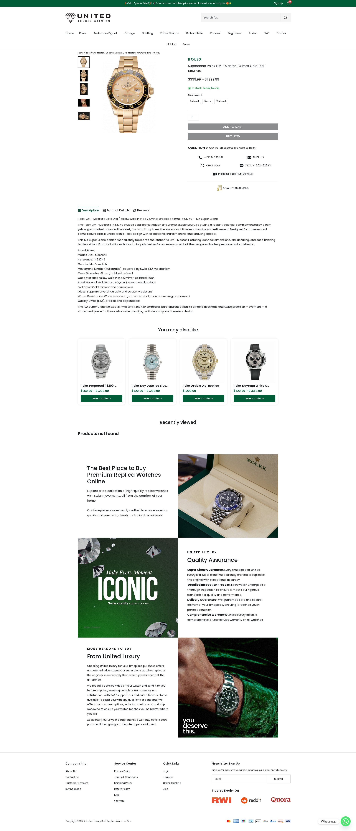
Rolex (82, 33)
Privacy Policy (122, 771)
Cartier (281, 33)
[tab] (88, 211)
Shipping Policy (123, 783)
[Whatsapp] (346, 821)
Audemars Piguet (105, 33)
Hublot (171, 44)
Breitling (147, 33)
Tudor (253, 33)
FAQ (116, 795)
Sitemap (119, 800)
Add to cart (233, 127)
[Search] (286, 17)
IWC (266, 33)
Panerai (215, 33)
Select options (101, 398)
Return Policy (122, 789)
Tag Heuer (235, 33)
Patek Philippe (169, 33)
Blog (165, 789)
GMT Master (98, 52)
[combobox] (241, 17)
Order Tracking (172, 783)
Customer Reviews (76, 783)
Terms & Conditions (126, 777)
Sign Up (278, 3)
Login (166, 771)
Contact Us (72, 777)
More (186, 44)
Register (168, 777)
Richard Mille (194, 33)
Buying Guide (73, 789)
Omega (129, 33)
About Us (70, 771)
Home (70, 33)
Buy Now (233, 136)
